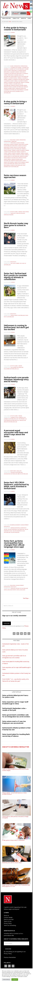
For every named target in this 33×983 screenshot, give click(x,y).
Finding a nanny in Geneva (18, 150)
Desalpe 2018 (23, 420)
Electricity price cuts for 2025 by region (12, 862)
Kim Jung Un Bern (15, 263)
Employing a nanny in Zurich (19, 145)
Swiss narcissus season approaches (15, 176)
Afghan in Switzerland (16, 472)
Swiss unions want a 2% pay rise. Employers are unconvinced (14, 722)
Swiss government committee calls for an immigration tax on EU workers (16, 716)
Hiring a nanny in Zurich (18, 154)
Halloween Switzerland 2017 (11, 368)
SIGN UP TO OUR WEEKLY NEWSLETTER (15, 747)
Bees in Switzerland (23, 473)
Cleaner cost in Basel (16, 67)
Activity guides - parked (16, 211)
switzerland (10, 316)
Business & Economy (15, 524)
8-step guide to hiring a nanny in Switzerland (15, 102)
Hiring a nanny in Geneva (14, 153)
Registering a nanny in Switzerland (13, 165)
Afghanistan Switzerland (10, 473)
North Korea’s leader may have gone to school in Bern (16, 225)
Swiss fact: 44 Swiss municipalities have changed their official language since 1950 (14, 544)
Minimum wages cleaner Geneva (19, 85)
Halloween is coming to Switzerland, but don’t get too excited (16, 327)
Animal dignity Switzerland (18, 315)
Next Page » (26, 598)
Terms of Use (7, 921)
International (24, 66)
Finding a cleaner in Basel (10, 77)
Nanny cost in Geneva (19, 162)
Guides (12, 66)
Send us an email (8, 919)
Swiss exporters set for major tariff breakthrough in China (15, 703)
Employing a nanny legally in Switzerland (14, 147)
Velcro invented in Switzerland (16, 529)
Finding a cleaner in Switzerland (16, 79)
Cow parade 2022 (22, 418)
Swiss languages (20, 589)
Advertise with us (9, 933)
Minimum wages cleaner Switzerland (13, 86)
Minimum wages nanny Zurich (18, 160)
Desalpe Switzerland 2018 (10, 421)
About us (6, 915)
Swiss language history (10, 589)
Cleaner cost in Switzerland (16, 69)
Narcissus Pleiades (8, 214)
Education (12, 139)
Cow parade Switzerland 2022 (11, 420)
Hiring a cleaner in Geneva (21, 80)
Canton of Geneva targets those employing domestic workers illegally (15, 770)
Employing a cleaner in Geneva (11, 72)
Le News (16, 6)
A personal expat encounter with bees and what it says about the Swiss (16, 433)
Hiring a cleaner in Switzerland (12, 82)
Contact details (8, 917)
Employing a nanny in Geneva (11, 144)
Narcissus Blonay (20, 213)
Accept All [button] (14, 979)
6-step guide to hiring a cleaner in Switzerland (15, 28)
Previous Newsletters (10, 957)
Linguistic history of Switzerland (19, 588)
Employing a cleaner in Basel (19, 70)
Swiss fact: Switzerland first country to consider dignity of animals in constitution (15, 276)
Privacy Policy (8, 923)
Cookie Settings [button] (6, 979)
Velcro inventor (15, 532)
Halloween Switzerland (17, 367)
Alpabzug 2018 (14, 417)
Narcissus (13, 213)
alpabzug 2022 (22, 417)
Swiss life (18, 470)
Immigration (17, 66)
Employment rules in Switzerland (19, 76)
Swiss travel (25, 211)
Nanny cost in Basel (9, 162)
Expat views (13, 470)
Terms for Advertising (10, 925)
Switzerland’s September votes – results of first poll (14, 709)
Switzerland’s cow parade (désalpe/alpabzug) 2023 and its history (16, 379)
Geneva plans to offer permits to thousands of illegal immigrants (15, 817)
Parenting (13, 141)
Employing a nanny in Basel (17, 142)
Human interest (24, 524)
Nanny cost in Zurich (20, 163)
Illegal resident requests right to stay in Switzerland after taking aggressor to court (16, 885)
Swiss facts (13, 261)
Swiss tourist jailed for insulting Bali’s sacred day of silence (16, 735)
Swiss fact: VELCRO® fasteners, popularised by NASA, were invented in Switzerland (16, 485)
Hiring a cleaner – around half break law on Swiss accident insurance (14, 793)
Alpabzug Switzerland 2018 (11, 418)
